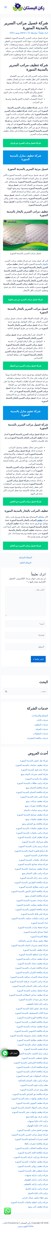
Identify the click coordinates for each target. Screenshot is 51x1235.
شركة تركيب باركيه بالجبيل (36, 1189)
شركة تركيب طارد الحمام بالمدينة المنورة (30, 986)
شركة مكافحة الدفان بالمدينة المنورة (32, 1071)
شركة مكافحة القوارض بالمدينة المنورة (31, 882)
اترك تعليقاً (43, 33)
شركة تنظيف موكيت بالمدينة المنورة (32, 905)
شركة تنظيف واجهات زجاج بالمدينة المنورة (29, 1098)
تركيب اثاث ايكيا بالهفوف (37, 1125)
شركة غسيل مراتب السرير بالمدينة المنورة (30, 1134)
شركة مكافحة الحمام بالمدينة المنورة (32, 792)
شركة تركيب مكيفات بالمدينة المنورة (32, 833)
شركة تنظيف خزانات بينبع (37, 801)
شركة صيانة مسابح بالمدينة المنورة (33, 864)
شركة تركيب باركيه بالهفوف (36, 1179)
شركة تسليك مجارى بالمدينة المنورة (32, 990)
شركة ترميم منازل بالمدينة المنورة (33, 846)
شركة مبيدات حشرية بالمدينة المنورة (32, 900)
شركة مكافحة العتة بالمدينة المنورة (33, 1152)
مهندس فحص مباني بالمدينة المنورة (32, 1130)
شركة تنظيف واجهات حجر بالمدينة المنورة (30, 1112)
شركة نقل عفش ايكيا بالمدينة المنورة (32, 1008)
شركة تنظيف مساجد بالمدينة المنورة (32, 1026)
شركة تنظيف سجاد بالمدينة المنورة (33, 963)
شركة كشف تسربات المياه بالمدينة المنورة (29, 945)
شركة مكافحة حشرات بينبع (36, 806)
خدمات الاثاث (42, 720)
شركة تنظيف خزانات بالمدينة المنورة (32, 959)
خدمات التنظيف (41, 724)
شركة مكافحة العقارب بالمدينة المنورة (31, 1022)
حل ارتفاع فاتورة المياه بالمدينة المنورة (31, 851)
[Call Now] (4, 1053)
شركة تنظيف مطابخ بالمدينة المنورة (32, 1040)
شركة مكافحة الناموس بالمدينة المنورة (31, 1031)
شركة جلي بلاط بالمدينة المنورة (34, 914)
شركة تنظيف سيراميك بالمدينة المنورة (31, 869)
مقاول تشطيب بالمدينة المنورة (35, 1058)
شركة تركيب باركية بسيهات (36, 1175)
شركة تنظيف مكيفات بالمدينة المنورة (32, 828)
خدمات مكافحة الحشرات (37, 738)
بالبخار (45, 264)
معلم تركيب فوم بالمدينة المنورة (34, 1085)
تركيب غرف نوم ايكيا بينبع (37, 1116)
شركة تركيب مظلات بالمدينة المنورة (32, 783)
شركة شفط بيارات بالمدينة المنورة (33, 927)
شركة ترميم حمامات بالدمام (36, 810)
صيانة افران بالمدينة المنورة (36, 855)
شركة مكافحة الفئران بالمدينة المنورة (32, 972)
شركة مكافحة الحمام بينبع (37, 787)
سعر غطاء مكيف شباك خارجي (35, 1198)
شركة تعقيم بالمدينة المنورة (36, 1049)
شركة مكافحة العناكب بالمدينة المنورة (31, 1148)
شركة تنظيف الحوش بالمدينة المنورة (32, 1103)
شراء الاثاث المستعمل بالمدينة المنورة (31, 1013)
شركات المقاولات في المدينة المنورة (32, 1076)
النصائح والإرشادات (40, 715)
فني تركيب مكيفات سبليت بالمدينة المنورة (29, 918)
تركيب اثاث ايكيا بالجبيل (38, 1193)
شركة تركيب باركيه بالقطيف (36, 1184)
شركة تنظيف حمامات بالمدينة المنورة (32, 765)
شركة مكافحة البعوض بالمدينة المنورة (32, 909)
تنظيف (39, 520)
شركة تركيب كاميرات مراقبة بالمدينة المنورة (29, 981)
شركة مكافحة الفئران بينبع (36, 896)
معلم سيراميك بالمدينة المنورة (35, 842)
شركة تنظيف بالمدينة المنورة (35, 950)
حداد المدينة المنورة (39, 923)
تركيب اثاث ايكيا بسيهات (37, 1121)
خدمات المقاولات (40, 733)
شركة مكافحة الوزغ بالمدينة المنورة (32, 1017)
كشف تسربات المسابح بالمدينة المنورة (31, 1139)
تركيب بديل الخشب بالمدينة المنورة (33, 1053)
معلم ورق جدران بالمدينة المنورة (34, 1089)
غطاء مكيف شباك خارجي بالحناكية (33, 941)
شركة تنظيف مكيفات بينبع (37, 819)
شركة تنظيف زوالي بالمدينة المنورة (33, 1166)
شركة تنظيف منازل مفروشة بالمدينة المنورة (29, 1035)
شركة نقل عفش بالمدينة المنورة (34, 760)
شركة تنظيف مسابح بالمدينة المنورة (32, 814)
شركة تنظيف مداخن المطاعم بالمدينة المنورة (28, 995)
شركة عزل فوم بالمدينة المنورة (34, 769)
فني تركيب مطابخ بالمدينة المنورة (33, 887)
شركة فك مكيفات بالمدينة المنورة (33, 860)
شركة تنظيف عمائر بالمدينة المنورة (33, 1044)
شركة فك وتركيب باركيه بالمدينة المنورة (31, 1157)
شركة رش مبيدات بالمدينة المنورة (33, 999)
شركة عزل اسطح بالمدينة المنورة (33, 954)
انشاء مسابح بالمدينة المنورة (36, 932)
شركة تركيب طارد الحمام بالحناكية (33, 1080)
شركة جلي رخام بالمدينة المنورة (34, 797)
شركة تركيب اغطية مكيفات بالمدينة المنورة (29, 1202)
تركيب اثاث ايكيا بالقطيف (37, 1004)
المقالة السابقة (25, 558)
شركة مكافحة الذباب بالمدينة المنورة (32, 1067)
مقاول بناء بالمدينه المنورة (36, 779)
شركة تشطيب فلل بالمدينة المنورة (33, 1171)
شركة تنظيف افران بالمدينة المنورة (33, 837)
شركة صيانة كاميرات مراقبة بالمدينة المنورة (29, 977)
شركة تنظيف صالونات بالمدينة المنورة (31, 1161)
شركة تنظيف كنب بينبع (38, 1206)
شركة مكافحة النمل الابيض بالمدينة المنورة (29, 891)
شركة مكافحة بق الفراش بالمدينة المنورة (30, 1094)
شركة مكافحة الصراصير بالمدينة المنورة (31, 1062)
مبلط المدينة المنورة (39, 936)
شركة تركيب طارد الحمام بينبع (35, 873)
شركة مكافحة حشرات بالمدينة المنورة (31, 968)
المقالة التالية (25, 563)
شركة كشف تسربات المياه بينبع (34, 774)
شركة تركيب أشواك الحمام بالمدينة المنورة (29, 1107)
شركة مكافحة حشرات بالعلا (36, 1143)
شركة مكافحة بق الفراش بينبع (35, 824)
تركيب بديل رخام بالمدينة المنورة (34, 878)
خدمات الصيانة (41, 729)
